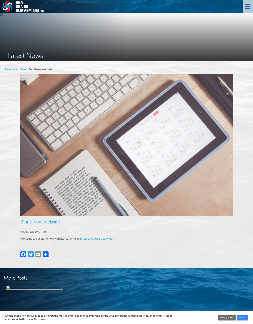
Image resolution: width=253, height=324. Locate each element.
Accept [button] (242, 317)
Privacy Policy (227, 317)
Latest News (19, 69)
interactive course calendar (96, 238)
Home (7, 69)
